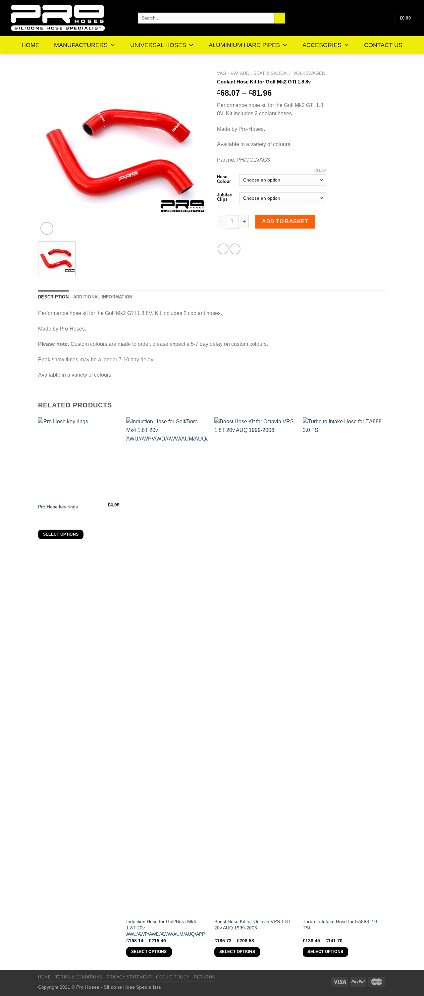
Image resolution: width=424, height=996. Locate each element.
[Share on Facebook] (223, 248)
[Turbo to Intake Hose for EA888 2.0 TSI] (344, 665)
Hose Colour (224, 179)
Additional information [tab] (102, 296)
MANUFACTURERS (81, 45)
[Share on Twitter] (235, 248)
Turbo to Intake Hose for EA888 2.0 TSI (340, 924)
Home (44, 977)
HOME (30, 45)
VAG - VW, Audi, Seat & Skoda (252, 73)
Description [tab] (53, 296)
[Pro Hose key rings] (79, 458)
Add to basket (285, 221)
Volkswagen (309, 73)
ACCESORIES (322, 45)
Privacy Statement (129, 977)
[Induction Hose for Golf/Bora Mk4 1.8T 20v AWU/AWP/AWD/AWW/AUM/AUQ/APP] (167, 665)
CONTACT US (383, 45)
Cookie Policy (172, 977)
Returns (204, 977)
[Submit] (279, 18)
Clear (320, 170)
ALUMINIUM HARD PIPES (244, 45)
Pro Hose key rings (58, 506)
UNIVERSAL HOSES (158, 45)
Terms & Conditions (78, 977)
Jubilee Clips (224, 197)
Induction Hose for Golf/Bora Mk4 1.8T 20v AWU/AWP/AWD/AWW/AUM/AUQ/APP (165, 927)
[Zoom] (46, 228)
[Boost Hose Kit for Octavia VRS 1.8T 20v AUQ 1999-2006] (255, 665)
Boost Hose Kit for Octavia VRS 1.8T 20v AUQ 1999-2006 (252, 924)
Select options (61, 534)
